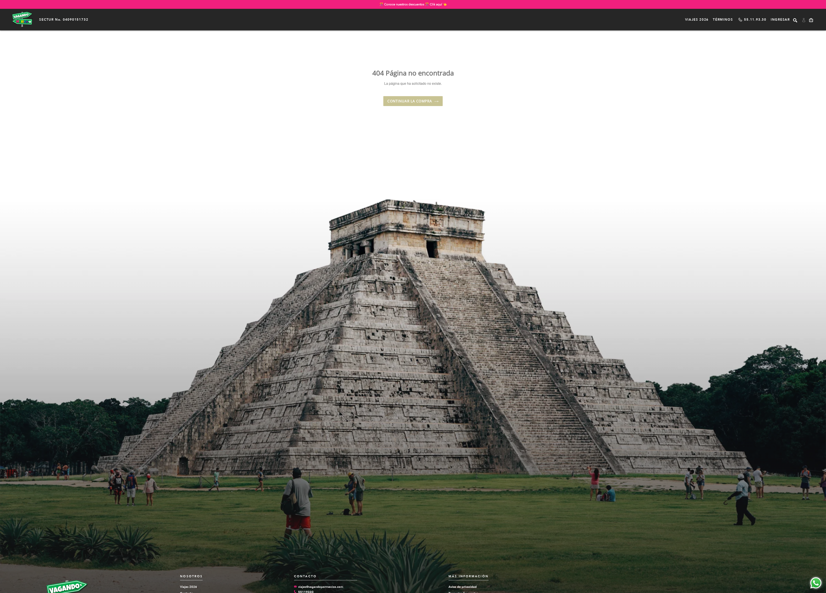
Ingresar (780, 19)
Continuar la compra (409, 101)
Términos (723, 19)
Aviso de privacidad (462, 587)
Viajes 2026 (697, 19)
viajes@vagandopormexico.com (320, 587)
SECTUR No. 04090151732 (63, 19)
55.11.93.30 (755, 19)
